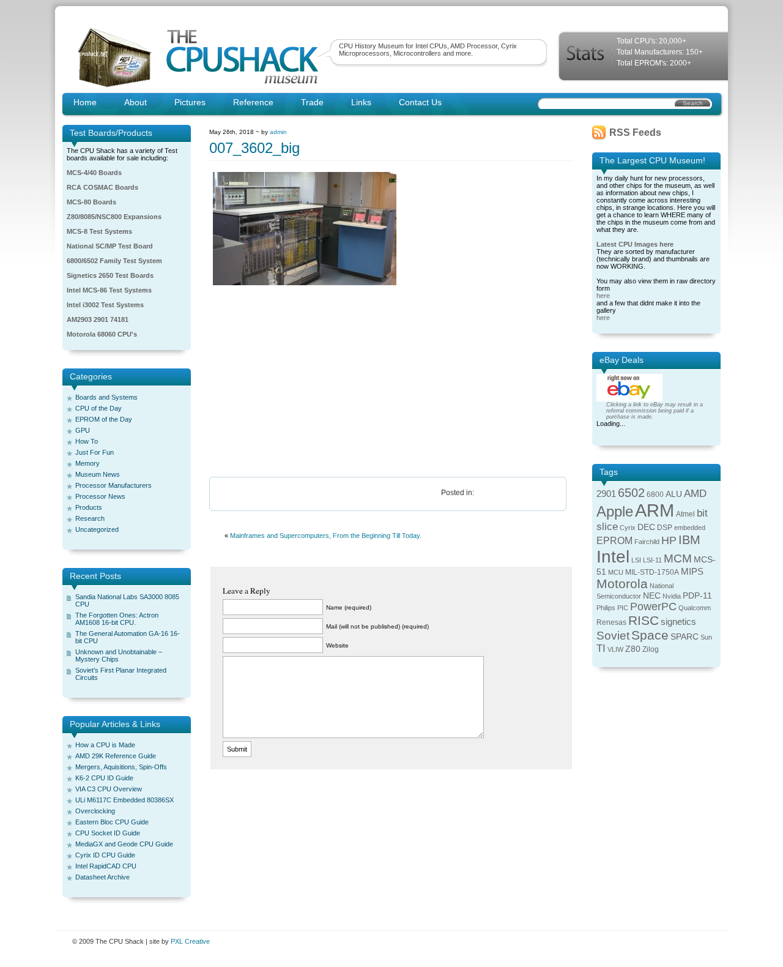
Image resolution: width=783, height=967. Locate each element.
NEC (652, 595)
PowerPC (653, 606)
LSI (636, 560)
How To (86, 441)
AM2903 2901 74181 (97, 319)
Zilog (650, 649)
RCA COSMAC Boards (102, 187)
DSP (664, 527)
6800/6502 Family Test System (114, 260)
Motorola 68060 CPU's (102, 334)
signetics (678, 622)
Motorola (622, 584)
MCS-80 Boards (91, 202)
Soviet (612, 635)
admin (278, 132)
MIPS (692, 572)
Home (85, 102)
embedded (689, 527)
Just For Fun (94, 452)
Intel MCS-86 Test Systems (109, 290)
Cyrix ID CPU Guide (105, 855)
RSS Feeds (635, 132)
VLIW (615, 649)
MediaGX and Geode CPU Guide (124, 844)
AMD (695, 493)
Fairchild (646, 541)
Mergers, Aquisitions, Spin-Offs (121, 767)
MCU (615, 572)
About (135, 102)
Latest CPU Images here (635, 244)
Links (361, 102)
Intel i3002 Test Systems (105, 304)
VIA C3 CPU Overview (108, 789)
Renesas (611, 622)
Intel (612, 556)
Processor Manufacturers (113, 485)
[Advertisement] (391, 382)
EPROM (614, 541)
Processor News (100, 496)
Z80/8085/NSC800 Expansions (114, 216)
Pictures (190, 102)
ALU (674, 494)
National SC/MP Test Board (110, 246)
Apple (614, 511)
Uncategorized (97, 529)
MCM (678, 558)
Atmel (685, 514)
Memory (87, 463)
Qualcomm (694, 607)
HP (669, 540)
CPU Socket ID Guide (107, 833)
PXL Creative (190, 941)
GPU (82, 430)
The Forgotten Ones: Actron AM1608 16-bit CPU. (116, 618)
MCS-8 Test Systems (99, 231)
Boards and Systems (106, 397)
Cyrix (628, 527)
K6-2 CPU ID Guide (104, 778)
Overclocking (95, 811)
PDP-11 (697, 595)
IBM (689, 540)
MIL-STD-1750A (652, 572)
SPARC (684, 636)
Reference (253, 102)
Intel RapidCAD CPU (105, 866)
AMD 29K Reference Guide (115, 756)
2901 (606, 494)
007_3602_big (254, 148)
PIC (622, 607)
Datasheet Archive (102, 877)
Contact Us (420, 102)
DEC (646, 527)
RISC (643, 620)
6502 (631, 492)
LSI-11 (652, 560)
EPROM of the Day (103, 419)
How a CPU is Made (105, 745)
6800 (655, 494)
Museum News (97, 474)
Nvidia (671, 596)
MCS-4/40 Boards (94, 172)
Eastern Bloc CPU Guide (112, 822)
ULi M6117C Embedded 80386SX (124, 800)
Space (650, 635)
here (603, 295)
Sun (706, 637)
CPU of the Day (98, 408)
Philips (605, 607)
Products (88, 507)
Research (90, 518)
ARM (654, 510)
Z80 (632, 649)
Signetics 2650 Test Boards (110, 275)
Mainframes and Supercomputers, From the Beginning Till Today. (325, 535)
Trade (312, 102)
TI (601, 648)
